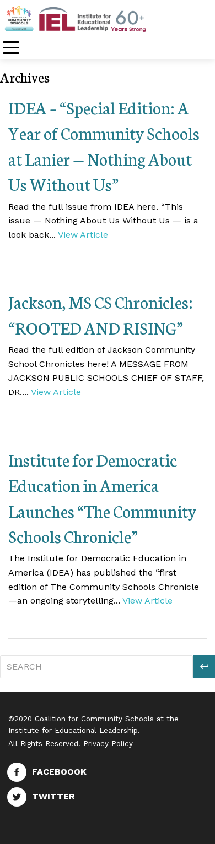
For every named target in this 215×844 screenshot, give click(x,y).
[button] (204, 666)
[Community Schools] (88, 18)
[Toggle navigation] (11, 49)
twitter (53, 796)
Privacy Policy (108, 743)
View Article (83, 234)
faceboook (59, 771)
